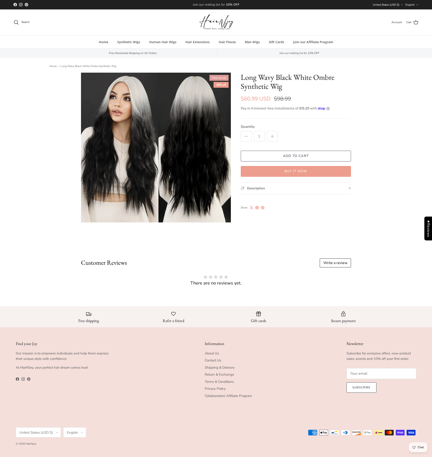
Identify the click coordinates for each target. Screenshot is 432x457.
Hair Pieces (227, 42)
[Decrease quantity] (246, 136)
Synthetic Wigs (128, 42)
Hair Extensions (197, 42)
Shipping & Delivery (220, 367)
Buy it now (296, 171)
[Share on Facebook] (257, 207)
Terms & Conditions (219, 381)
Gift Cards (276, 42)
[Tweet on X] (251, 207)
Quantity (248, 126)
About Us (212, 353)
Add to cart (296, 156)
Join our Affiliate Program (313, 42)
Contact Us (213, 360)
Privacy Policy (215, 388)
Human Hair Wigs (162, 42)
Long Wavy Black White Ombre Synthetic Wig (88, 66)
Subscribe (361, 387)
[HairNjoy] (216, 22)
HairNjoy (31, 444)
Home (103, 42)
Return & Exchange (219, 374)
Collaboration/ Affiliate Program (228, 396)
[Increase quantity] (272, 136)
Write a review (335, 262)
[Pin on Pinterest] (262, 207)
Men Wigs (252, 42)
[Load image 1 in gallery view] (156, 147)
